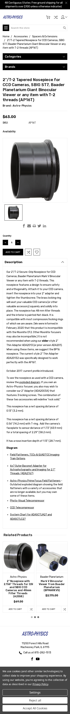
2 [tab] (35, 617)
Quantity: (7, 235)
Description (13, 262)
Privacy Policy (40, 684)
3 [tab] (38, 617)
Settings (35, 692)
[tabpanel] (18, 577)
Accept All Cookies (35, 708)
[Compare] (56, 17)
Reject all (35, 700)
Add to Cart (15, 609)
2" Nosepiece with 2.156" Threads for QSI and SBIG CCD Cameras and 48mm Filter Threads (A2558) (18, 589)
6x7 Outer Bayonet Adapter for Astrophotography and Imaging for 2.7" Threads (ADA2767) (32, 469)
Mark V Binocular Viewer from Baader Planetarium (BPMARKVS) (52, 586)
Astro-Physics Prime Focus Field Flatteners (35, 480)
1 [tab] (32, 617)
